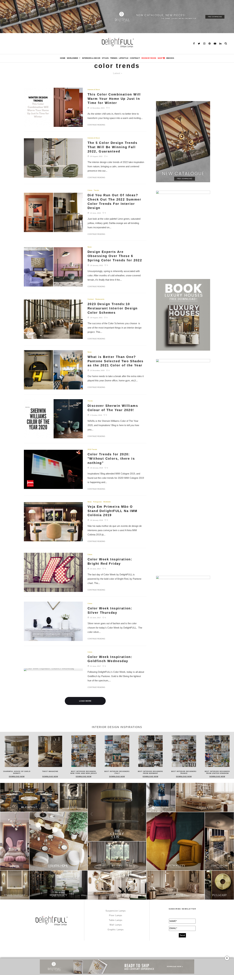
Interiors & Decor (91, 58)
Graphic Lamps (116, 929)
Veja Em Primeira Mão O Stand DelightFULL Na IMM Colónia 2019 (113, 511)
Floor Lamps (115, 915)
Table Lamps (115, 920)
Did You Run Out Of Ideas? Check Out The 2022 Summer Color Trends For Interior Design (114, 201)
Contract (135, 58)
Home (62, 58)
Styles (105, 58)
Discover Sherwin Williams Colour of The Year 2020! (113, 408)
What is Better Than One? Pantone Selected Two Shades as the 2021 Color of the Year (116, 361)
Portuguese (97, 502)
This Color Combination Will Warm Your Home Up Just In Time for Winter (114, 99)
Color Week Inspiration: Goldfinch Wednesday (110, 659)
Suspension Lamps (116, 911)
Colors (90, 190)
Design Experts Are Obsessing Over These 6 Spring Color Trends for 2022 (115, 256)
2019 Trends (92, 449)
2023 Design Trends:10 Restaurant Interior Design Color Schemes (113, 308)
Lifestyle (123, 58)
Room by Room (149, 58)
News (90, 247)
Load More (85, 701)
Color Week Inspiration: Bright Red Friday (110, 561)
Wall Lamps (116, 925)
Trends (113, 58)
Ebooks (170, 58)
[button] (230, 759)
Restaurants (99, 299)
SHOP (160, 58)
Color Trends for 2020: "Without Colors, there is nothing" (111, 458)
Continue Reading (96, 125)
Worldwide (72, 58)
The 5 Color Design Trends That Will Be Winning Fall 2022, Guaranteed (112, 147)
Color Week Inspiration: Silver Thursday (110, 610)
